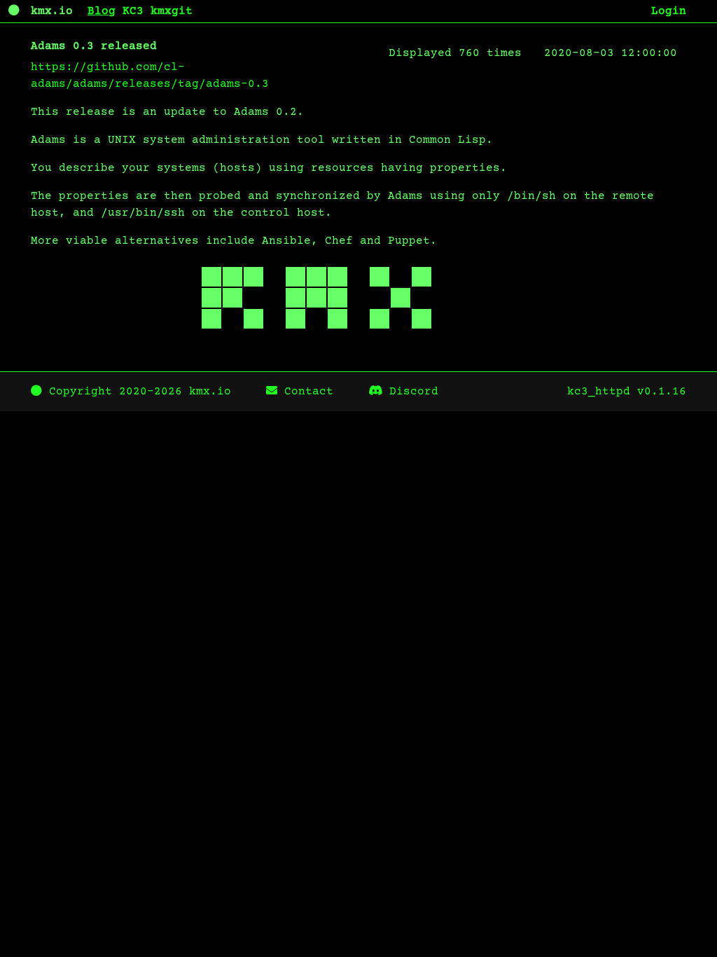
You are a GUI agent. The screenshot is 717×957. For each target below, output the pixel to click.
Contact (305, 391)
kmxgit (172, 11)
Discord (410, 391)
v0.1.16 (661, 391)
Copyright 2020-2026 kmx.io (136, 391)
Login (668, 11)
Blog (102, 11)
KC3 (133, 11)
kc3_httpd (598, 391)
